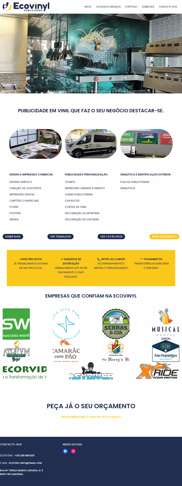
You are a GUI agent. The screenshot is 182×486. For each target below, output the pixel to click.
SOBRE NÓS (148, 6)
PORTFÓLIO (131, 6)
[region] (91, 53)
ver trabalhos (60, 236)
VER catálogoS (111, 236)
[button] (48, 91)
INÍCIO (88, 6)
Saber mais (13, 236)
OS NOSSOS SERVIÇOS (108, 6)
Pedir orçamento (164, 236)
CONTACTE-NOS (168, 6)
